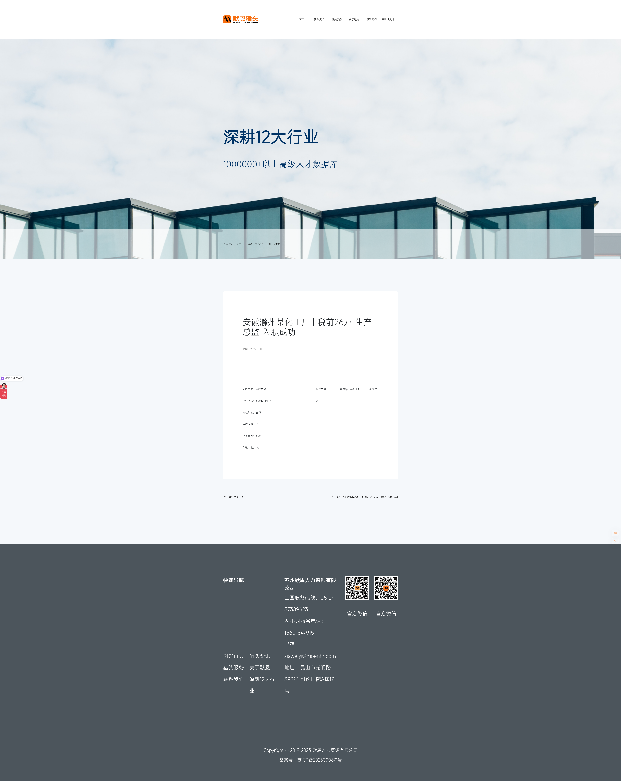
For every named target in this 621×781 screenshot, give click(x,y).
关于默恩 (354, 19)
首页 (301, 19)
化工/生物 (274, 244)
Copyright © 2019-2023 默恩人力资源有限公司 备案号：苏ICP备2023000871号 (310, 755)
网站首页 (233, 656)
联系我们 (371, 19)
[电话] (615, 541)
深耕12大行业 (389, 19)
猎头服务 (337, 19)
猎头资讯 (319, 19)
